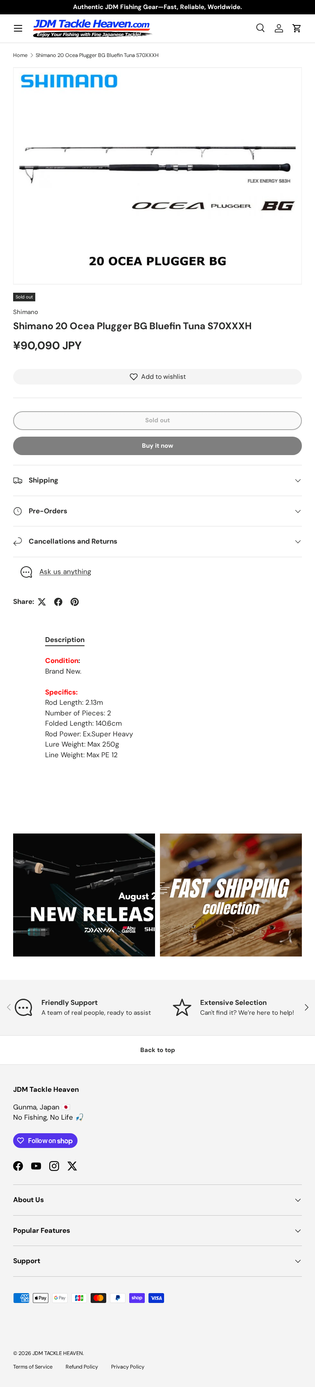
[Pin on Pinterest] (74, 602)
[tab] (64, 639)
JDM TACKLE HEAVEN (57, 1353)
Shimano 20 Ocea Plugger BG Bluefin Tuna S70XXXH (97, 55)
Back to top (157, 1050)
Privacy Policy (127, 1366)
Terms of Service (32, 1366)
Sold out (157, 420)
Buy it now (157, 446)
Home (20, 55)
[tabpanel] (157, 708)
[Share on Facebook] (58, 602)
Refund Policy (82, 1366)
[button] (297, 28)
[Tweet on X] (42, 602)
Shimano (25, 312)
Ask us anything (65, 571)
